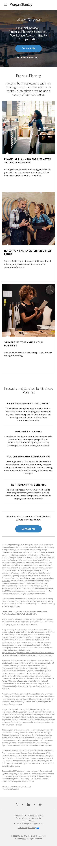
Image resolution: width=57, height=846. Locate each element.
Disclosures (18, 815)
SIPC (24, 838)
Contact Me (28, 48)
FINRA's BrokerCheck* (26, 614)
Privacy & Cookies (35, 815)
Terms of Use (21, 818)
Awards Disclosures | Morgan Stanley (16, 786)
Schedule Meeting (28, 57)
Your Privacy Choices (26, 828)
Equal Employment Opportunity (30, 823)
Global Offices (28, 821)
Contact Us (36, 818)
